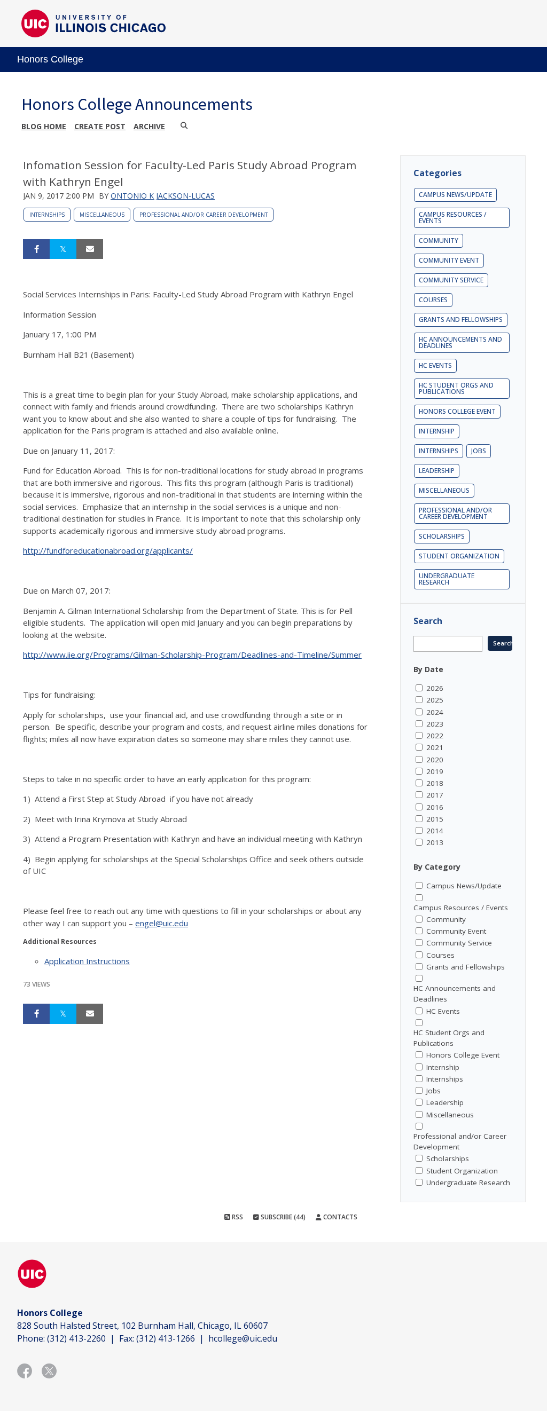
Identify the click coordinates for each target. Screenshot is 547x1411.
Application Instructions (87, 961)
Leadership (437, 470)
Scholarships (442, 536)
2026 (434, 688)
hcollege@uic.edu (242, 1338)
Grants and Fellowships (461, 319)
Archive (149, 126)
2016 (434, 807)
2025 (434, 700)
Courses (433, 299)
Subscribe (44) (282, 1216)
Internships (47, 214)
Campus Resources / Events (453, 217)
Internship (437, 431)
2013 (434, 842)
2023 (434, 724)
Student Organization (459, 556)
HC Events (435, 365)
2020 (434, 759)
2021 (434, 747)
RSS (236, 1216)
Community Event (449, 260)
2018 (434, 783)
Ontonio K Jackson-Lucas (163, 196)
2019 (434, 771)
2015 (434, 819)
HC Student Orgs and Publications (456, 388)
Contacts (339, 1216)
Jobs (478, 450)
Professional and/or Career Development (203, 214)
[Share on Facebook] (36, 249)
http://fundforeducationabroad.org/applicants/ (108, 550)
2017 (434, 795)
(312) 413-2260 (76, 1338)
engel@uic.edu (161, 923)
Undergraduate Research (446, 579)
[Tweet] (63, 249)
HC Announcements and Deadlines (460, 342)
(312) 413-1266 (165, 1338)
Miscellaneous (102, 214)
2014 (434, 830)
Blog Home (43, 126)
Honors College (50, 59)
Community (438, 240)
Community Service (451, 280)
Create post (100, 126)
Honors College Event (457, 411)
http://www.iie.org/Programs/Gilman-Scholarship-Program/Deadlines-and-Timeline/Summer (192, 654)
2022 (434, 735)
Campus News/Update (455, 194)
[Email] (89, 249)
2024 (434, 712)
